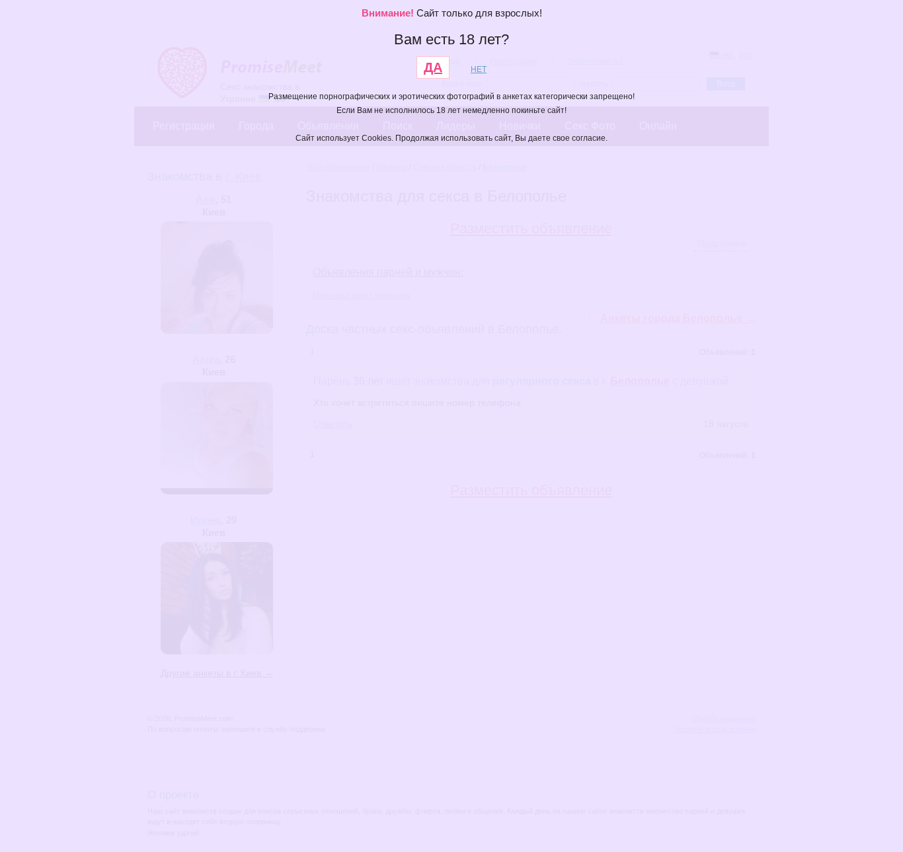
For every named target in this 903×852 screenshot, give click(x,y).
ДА (433, 67)
